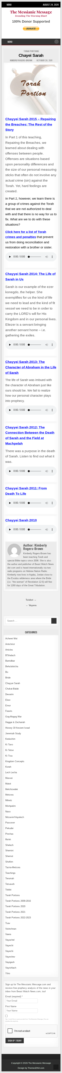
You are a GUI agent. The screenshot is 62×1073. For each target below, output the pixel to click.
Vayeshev (10, 956)
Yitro (7, 973)
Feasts (8, 711)
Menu (9, 4)
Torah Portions (31, 51)
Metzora (9, 794)
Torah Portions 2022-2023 (18, 917)
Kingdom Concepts (14, 761)
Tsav (7, 923)
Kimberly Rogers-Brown (21, 60)
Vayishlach (10, 967)
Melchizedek (11, 789)
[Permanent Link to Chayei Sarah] (31, 90)
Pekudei (9, 828)
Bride (8, 677)
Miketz (8, 800)
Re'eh (8, 839)
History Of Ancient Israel (17, 728)
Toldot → (31, 600)
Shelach (9, 845)
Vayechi (9, 945)
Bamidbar (10, 661)
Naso (8, 811)
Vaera (8, 934)
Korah (8, 767)
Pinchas (9, 834)
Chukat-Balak (12, 688)
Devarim (9, 694)
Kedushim (10, 739)
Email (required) (14, 996)
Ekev (8, 700)
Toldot (8, 889)
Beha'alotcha (11, 666)
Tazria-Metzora (12, 867)
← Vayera (31, 605)
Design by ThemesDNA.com (31, 1068)
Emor (8, 705)
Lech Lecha (11, 772)
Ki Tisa (8, 755)
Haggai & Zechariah (15, 722)
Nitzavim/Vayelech (14, 817)
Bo (6, 672)
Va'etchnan (10, 929)
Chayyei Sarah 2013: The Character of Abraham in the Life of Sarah (30, 367)
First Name (10, 1006)
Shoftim (9, 861)
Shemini (9, 850)
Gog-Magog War (13, 716)
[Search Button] (56, 42)
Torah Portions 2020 (15, 906)
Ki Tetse (9, 750)
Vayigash (9, 962)
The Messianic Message (31, 11)
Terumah (9, 878)
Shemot (9, 856)
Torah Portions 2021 (15, 912)
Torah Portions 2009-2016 (18, 901)
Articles (9, 649)
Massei (9, 778)
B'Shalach (10, 655)
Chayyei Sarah (12, 683)
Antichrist (10, 644)
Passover (10, 822)
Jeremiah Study (13, 733)
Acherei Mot (11, 638)
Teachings (10, 873)
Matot (8, 783)
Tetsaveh (9, 884)
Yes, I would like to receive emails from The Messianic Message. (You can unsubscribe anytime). (26, 1020)
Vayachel (9, 940)
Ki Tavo (9, 744)
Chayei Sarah (31, 55)
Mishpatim (10, 806)
